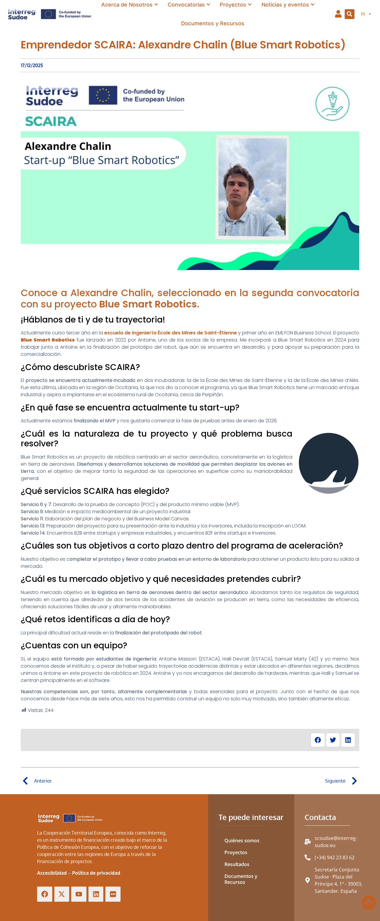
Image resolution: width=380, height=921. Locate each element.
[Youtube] (78, 894)
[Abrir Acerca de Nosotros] (156, 4)
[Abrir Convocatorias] (208, 4)
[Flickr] (113, 894)
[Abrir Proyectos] (250, 4)
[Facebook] (44, 894)
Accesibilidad (52, 873)
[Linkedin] (96, 894)
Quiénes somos (241, 840)
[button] (349, 14)
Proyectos (235, 852)
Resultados (236, 864)
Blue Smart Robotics (148, 304)
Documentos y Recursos (240, 879)
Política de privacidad (96, 873)
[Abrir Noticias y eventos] (313, 4)
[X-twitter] (61, 894)
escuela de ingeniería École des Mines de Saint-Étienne (170, 332)
